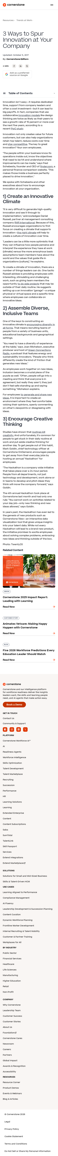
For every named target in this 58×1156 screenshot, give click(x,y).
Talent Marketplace (13, 774)
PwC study (17, 128)
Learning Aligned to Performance (20, 892)
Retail (6, 986)
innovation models (29, 115)
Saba (5, 829)
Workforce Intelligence (14, 757)
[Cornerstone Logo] (13, 5)
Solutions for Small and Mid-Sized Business (25, 876)
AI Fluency (8, 903)
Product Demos (11, 1087)
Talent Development (13, 768)
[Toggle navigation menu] (50, 5)
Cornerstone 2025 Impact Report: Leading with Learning (27, 555)
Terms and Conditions (16, 1143)
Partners (7, 1055)
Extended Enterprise (13, 813)
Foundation (8, 1032)
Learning (7, 807)
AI (4, 746)
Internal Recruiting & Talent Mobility (21, 931)
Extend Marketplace (13, 863)
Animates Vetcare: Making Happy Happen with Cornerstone (27, 617)
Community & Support (14, 723)
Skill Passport (10, 846)
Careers (7, 1049)
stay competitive (17, 144)
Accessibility (9, 1071)
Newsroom (8, 1043)
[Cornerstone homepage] (29, 684)
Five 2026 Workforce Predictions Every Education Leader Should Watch (25, 644)
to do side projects (28, 284)
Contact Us (8, 718)
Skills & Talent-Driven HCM (16, 881)
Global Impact (10, 1060)
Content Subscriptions (14, 824)
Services (7, 852)
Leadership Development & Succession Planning (28, 909)
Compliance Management (16, 897)
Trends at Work (24, 20)
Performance (9, 790)
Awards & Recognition (14, 1066)
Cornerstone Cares (12, 1038)
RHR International (24, 222)
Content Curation (12, 914)
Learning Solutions (12, 802)
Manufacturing (10, 975)
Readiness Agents (12, 751)
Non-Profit (8, 992)
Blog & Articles (10, 1099)
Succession (8, 785)
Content (7, 818)
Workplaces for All (12, 942)
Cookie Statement (14, 1136)
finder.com (46, 166)
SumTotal (7, 835)
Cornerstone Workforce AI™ (17, 740)
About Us (7, 1027)
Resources (8, 20)
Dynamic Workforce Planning (18, 920)
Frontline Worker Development (18, 925)
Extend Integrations (13, 857)
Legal (7, 1121)
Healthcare (8, 964)
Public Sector (10, 953)
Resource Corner (11, 1082)
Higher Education (12, 980)
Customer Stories (12, 1021)
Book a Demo (14, 704)
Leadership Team (12, 1010)
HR (4, 796)
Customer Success (12, 1016)
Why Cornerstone (12, 1004)
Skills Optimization (12, 763)
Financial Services (12, 958)
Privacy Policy (12, 1129)
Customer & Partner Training (17, 936)
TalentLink (8, 840)
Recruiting (8, 779)
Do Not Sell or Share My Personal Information (28, 1151)
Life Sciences (9, 969)
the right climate (26, 232)
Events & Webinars (12, 1093)
